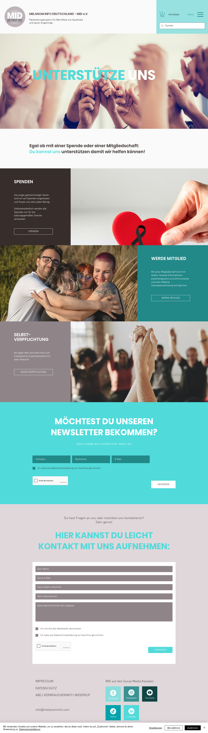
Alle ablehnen (173, 727)
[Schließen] (204, 728)
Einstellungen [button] (155, 727)
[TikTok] (113, 711)
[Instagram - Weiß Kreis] (131, 692)
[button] (162, 14)
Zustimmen (192, 727)
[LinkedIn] (131, 711)
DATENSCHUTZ (46, 688)
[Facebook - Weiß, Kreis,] (113, 693)
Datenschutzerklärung (29, 729)
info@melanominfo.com (52, 710)
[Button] (56, 17)
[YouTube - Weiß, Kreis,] (150, 692)
